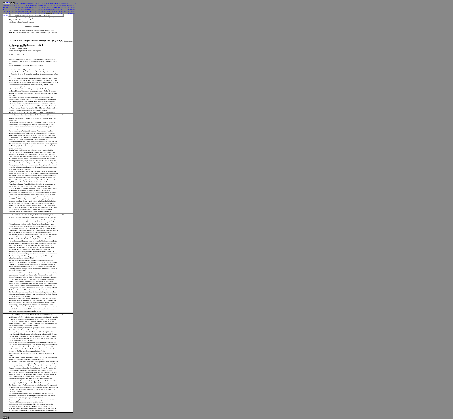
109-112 (55, 5)
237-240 (23, 11)
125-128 (5, 7)
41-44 (54, 3)
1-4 (16, 3)
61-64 (74, 3)
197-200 (37, 9)
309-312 (55, 13)
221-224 (72, 9)
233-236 (17, 11)
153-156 (46, 7)
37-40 (50, 3)
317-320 (66, 13)
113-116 (61, 5)
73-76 (13, 5)
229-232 (11, 11)
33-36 (46, 3)
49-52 (62, 3)
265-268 (63, 11)
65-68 (5, 5)
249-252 (40, 11)
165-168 (63, 7)
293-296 (31, 13)
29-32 (41, 3)
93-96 (34, 5)
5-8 (18, 3)
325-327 (5, 16)
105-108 (49, 5)
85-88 (25, 5)
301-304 (43, 13)
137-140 (23, 7)
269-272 (69, 11)
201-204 (43, 9)
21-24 (33, 3)
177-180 (8, 9)
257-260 (52, 11)
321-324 (72, 13)
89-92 (30, 5)
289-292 (26, 13)
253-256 (46, 11)
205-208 (49, 9)
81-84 (21, 5)
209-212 (55, 9)
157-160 (52, 7)
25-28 (37, 3)
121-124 (72, 5)
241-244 (29, 11)
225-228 (5, 11)
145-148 (34, 7)
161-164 (58, 7)
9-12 (21, 3)
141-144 (29, 7)
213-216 (60, 9)
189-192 (26, 9)
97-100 (38, 5)
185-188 (20, 9)
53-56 (66, 3)
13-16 (25, 3)
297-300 (37, 13)
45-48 (58, 3)
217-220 (66, 9)
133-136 (17, 7)
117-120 (67, 5)
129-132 (11, 7)
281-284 (14, 13)
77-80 (17, 5)
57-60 (70, 3)
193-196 (31, 9)
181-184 (14, 9)
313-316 (60, 13)
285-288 (20, 13)
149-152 (40, 7)
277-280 (8, 13)
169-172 (69, 7)
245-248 (34, 11)
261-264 (58, 11)
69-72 (9, 5)
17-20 (29, 3)
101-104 (43, 5)
